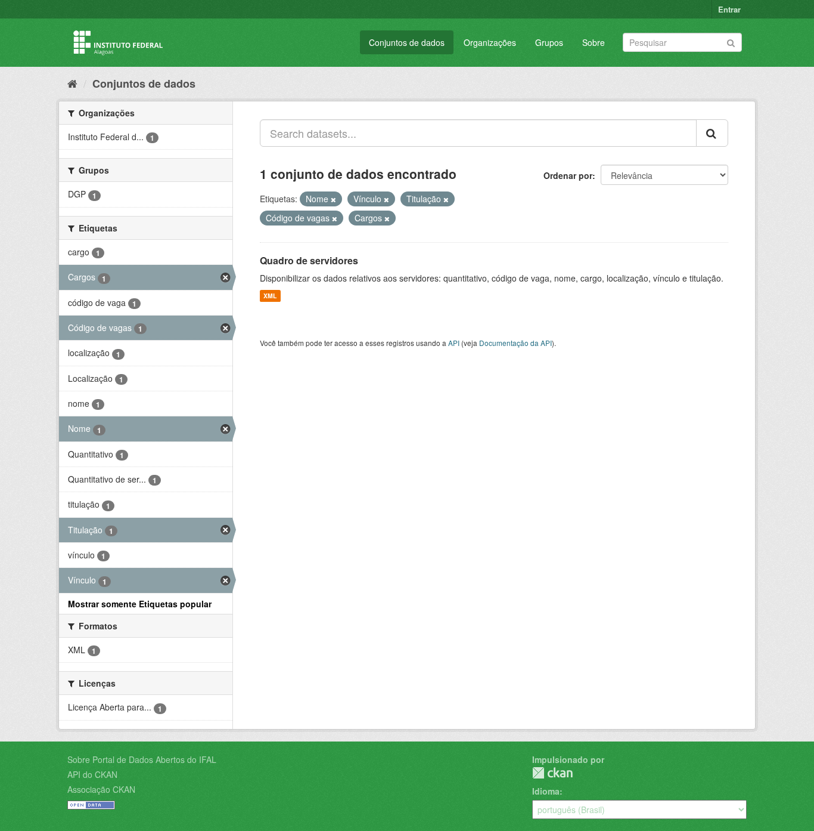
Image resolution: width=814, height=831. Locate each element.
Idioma (546, 791)
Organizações (490, 42)
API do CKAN (92, 774)
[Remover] (333, 199)
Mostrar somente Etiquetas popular (140, 604)
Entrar (729, 9)
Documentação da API (515, 343)
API (453, 343)
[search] (712, 133)
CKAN (552, 773)
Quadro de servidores (309, 260)
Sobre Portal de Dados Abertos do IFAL (141, 759)
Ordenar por (567, 175)
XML (269, 295)
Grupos (549, 42)
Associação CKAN (101, 789)
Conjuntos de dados (407, 42)
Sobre (593, 42)
